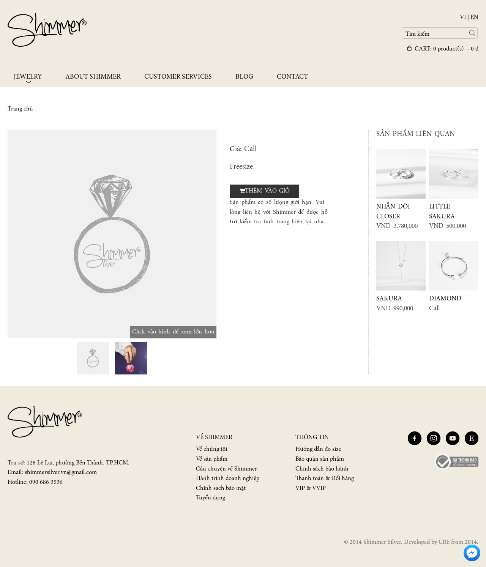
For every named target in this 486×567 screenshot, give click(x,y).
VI (463, 17)
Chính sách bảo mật (221, 488)
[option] (112, 234)
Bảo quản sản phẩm (319, 459)
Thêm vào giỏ (267, 191)
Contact (292, 77)
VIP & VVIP (310, 488)
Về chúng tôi (211, 449)
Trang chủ (20, 109)
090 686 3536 (46, 482)
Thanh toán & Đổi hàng (324, 478)
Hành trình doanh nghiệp (227, 478)
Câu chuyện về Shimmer (226, 469)
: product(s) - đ (446, 49)
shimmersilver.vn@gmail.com (61, 472)
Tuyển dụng (210, 498)
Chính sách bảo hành (322, 469)
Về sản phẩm (211, 459)
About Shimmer (93, 77)
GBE (444, 542)
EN (474, 17)
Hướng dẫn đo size (318, 449)
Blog (244, 77)
